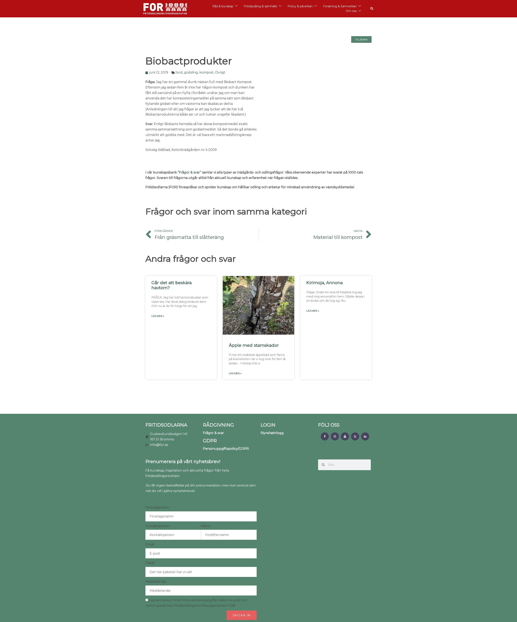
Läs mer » (157, 315)
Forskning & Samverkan (340, 6)
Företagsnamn (157, 507)
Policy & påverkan (300, 6)
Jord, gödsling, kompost (194, 72)
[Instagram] (335, 436)
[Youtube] (345, 436)
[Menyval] (325, 436)
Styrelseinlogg (272, 433)
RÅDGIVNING (218, 425)
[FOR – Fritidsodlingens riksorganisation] (165, 8)
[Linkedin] (365, 436)
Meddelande (155, 581)
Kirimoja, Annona (324, 282)
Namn (206, 526)
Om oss (351, 11)
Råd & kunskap (222, 6)
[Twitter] (355, 436)
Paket (150, 563)
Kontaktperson (157, 526)
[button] (372, 8)
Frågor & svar (213, 433)
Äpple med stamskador (254, 345)
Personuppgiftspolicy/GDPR (226, 449)
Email (149, 544)
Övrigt (220, 72)
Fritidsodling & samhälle (260, 6)
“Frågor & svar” (189, 172)
